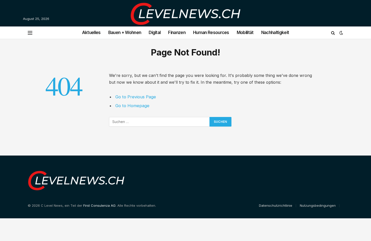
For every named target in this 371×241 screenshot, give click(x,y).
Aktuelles (91, 32)
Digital (155, 32)
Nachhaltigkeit (275, 32)
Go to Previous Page (135, 96)
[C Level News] (185, 19)
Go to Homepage (132, 105)
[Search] (333, 32)
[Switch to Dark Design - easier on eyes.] (340, 33)
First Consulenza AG (99, 205)
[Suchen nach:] (159, 122)
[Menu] (30, 32)
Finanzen (177, 32)
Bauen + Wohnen (124, 32)
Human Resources (211, 32)
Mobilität (245, 32)
